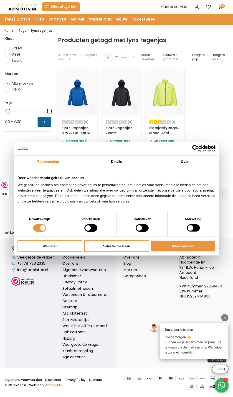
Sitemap (69, 307)
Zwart (16, 60)
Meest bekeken (147, 57)
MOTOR (77, 19)
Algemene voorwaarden (84, 269)
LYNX (15, 89)
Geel (15, 54)
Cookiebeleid (74, 257)
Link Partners (74, 332)
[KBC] (202, 386)
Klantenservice (173, 6)
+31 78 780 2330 (31, 263)
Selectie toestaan (116, 246)
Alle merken (22, 83)
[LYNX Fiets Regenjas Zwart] (121, 92)
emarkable (53, 385)
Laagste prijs (198, 57)
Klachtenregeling (77, 350)
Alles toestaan (183, 246)
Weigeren (50, 246)
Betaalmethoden (77, 288)
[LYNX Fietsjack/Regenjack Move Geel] (165, 92)
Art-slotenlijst (74, 313)
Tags (22, 30)
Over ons (70, 263)
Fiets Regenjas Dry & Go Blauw (76, 131)
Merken (130, 269)
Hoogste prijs (218, 57)
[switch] (90, 227)
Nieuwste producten (171, 57)
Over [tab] (185, 161)
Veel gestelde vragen (81, 344)
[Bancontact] (139, 378)
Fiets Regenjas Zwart (119, 131)
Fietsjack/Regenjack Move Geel (165, 131)
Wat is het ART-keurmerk (85, 325)
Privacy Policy (74, 282)
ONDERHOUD (100, 19)
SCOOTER (57, 19)
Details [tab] (116, 161)
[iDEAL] (129, 378)
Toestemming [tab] (48, 161)
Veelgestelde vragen (36, 257)
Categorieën (134, 276)
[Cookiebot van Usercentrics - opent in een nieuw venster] (195, 148)
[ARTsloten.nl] (23, 7)
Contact (69, 300)
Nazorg (68, 338)
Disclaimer (71, 276)
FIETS (39, 19)
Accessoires (143, 19)
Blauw (16, 48)
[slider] (8, 111)
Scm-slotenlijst (75, 319)
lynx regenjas (42, 30)
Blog (127, 263)
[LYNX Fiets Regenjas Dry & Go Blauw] (77, 92)
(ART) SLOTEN (17, 19)
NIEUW (122, 19)
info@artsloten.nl (32, 269)
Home (9, 30)
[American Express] (192, 386)
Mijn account (73, 357)
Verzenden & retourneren (85, 294)
